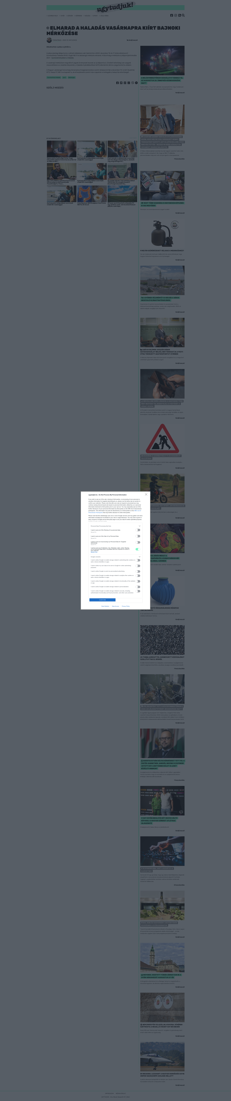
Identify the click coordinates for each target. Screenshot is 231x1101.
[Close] (146, 495)
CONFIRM (102, 600)
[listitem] (115, 526)
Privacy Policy (126, 606)
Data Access (115, 606)
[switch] (138, 530)
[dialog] (115, 550)
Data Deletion (105, 606)
